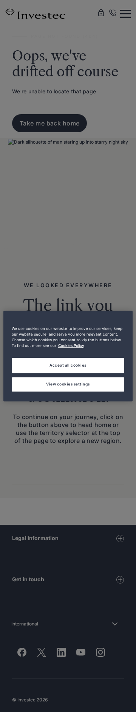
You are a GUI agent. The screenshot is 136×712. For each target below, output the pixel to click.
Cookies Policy (71, 345)
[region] (68, 356)
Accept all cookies (68, 365)
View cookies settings (68, 384)
